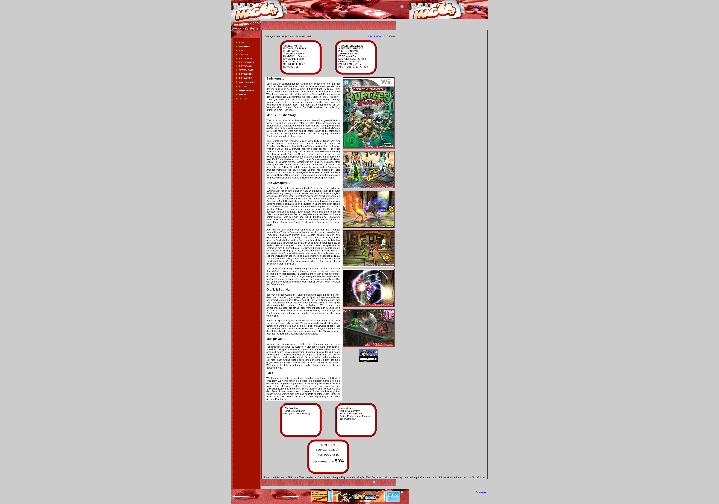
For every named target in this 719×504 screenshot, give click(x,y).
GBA (241, 82)
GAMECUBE (250, 82)
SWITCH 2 (243, 54)
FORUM (242, 94)
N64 (240, 87)
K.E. (361, 48)
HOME (242, 43)
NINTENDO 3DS (246, 74)
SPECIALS (243, 98)
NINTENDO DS (245, 78)
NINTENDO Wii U (246, 62)
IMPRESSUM (244, 47)
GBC (246, 87)
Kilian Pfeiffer (374, 36)
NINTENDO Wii (245, 66)
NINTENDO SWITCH (247, 58)
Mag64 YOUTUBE (246, 90)
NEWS (242, 50)
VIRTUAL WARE (246, 70)
